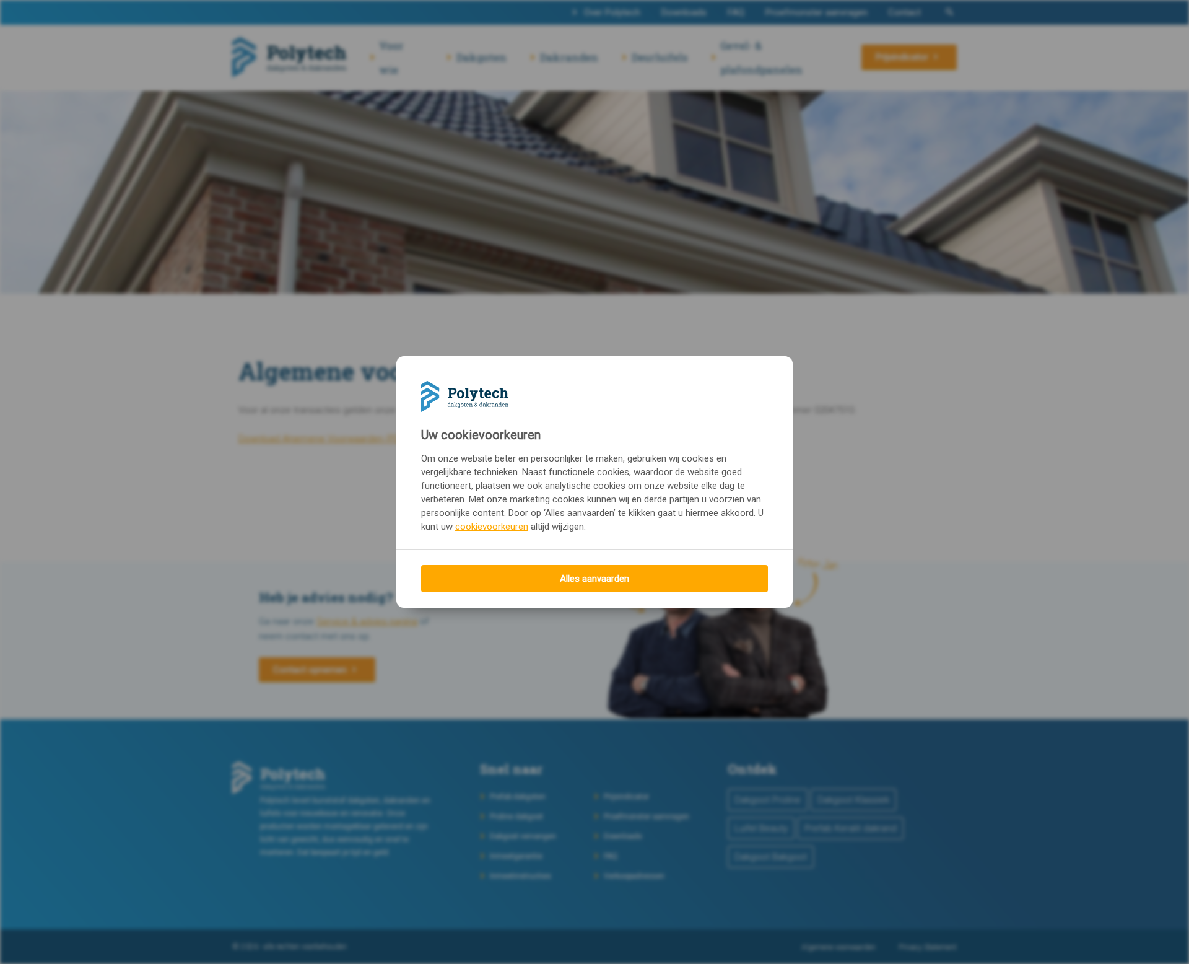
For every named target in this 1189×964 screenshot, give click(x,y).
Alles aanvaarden (594, 578)
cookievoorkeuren (491, 526)
